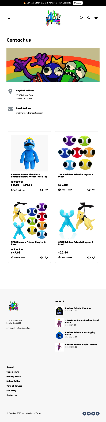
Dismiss (77, 3)
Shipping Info (12, 372)
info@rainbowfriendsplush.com (19, 328)
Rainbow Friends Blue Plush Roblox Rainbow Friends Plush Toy (29, 175)
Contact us (11, 395)
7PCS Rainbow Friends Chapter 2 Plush (75, 175)
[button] (17, 182)
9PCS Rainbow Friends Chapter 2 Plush (28, 243)
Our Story (11, 390)
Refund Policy (13, 381)
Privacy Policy (13, 376)
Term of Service (14, 386)
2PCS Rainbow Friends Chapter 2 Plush (75, 243)
